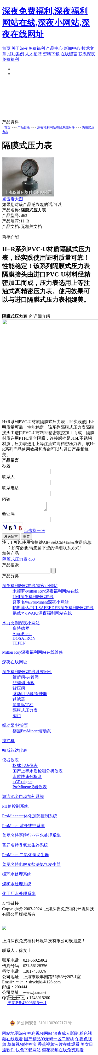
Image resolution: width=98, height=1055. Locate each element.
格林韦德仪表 (25, 765)
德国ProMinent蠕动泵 (32, 731)
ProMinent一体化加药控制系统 (29, 816)
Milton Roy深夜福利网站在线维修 (32, 652)
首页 (6, 48)
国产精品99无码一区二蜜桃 (49, 1039)
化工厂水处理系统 (19, 893)
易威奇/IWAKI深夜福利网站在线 (42, 613)
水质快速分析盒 (27, 776)
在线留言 (69, 54)
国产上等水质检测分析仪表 (38, 771)
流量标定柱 (23, 704)
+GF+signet (22, 782)
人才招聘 (33, 54)
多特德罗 (21, 628)
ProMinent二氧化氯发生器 (25, 854)
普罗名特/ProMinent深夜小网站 (41, 602)
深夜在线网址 (14, 662)
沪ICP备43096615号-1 (27, 1002)
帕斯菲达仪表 (14, 750)
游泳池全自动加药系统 (23, 796)
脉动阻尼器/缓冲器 (30, 693)
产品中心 (54, 48)
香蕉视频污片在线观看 (58, 1044)
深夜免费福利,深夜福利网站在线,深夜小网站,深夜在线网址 (46, 22)
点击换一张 (34, 530)
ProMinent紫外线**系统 (23, 825)
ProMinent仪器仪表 (30, 787)
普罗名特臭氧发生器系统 (25, 845)
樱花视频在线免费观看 (63, 1050)
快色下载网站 (28, 1050)
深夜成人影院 (65, 1033)
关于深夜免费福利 (28, 48)
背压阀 (19, 688)
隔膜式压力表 (25, 710)
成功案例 (15, 54)
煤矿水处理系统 (16, 884)
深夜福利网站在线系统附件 (56, 127)
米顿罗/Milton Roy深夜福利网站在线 (46, 591)
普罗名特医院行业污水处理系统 (31, 835)
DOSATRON (24, 638)
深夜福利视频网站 (35, 1033)
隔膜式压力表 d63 (18, 559)
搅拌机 (8, 740)
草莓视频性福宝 (22, 1044)
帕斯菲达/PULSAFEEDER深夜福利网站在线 (53, 607)
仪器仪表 (10, 760)
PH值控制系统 (15, 806)
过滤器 (19, 699)
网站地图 (10, 1033)
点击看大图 (12, 199)
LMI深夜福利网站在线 (33, 596)
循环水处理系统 (16, 874)
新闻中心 (72, 48)
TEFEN (19, 643)
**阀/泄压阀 (23, 682)
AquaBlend (22, 633)
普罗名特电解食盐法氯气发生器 (31, 864)
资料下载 (51, 54)
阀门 (17, 715)
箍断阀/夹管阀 (26, 677)
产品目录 (24, 127)
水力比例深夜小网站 (21, 623)
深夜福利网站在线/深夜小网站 (29, 585)
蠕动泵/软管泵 (15, 725)
